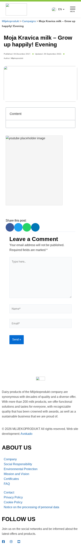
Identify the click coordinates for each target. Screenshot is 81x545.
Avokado (26, 433)
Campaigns (29, 21)
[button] (57, 9)
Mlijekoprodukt (10, 21)
